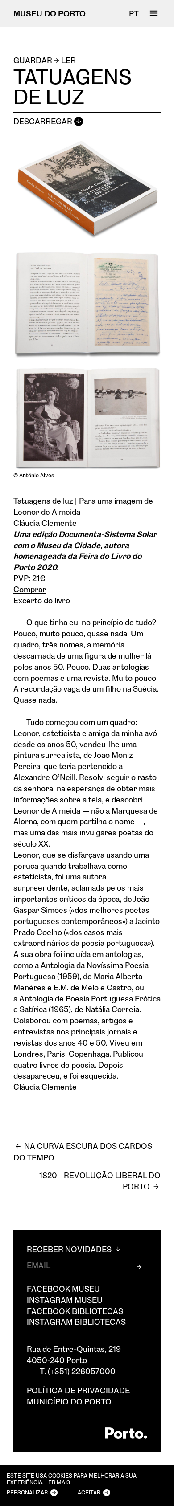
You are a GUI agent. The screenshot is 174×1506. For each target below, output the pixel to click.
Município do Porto (69, 1401)
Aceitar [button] (89, 1492)
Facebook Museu (63, 1288)
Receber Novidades (70, 1249)
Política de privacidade (78, 1390)
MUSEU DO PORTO (49, 13)
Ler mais (57, 1482)
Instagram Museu (65, 1300)
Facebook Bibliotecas (75, 1311)
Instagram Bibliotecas (76, 1321)
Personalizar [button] (27, 1492)
